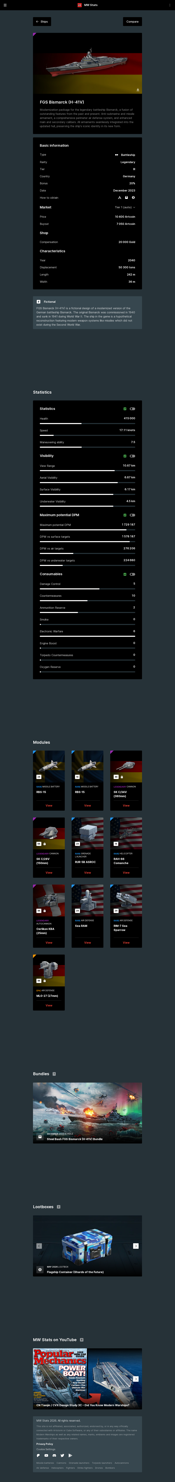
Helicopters (57, 1467)
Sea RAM (81, 926)
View (49, 805)
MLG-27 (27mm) (47, 996)
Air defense (42, 1467)
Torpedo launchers (102, 1462)
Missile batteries (45, 1462)
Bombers (110, 1467)
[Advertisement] (87, 360)
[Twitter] (62, 1455)
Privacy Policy (44, 1443)
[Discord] (54, 1455)
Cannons (61, 1462)
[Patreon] (38, 1455)
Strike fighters (85, 1467)
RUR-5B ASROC (85, 862)
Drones (99, 1467)
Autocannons (122, 1462)
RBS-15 (41, 792)
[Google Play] (70, 1455)
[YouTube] (46, 1455)
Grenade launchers (79, 1462)
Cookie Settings (45, 1449)
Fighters (70, 1467)
